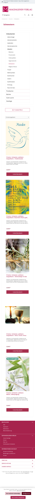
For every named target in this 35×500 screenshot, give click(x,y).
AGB (4, 424)
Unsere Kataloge (6, 438)
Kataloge (9, 101)
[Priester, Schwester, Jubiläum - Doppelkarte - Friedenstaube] (17, 138)
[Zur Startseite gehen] (17, 9)
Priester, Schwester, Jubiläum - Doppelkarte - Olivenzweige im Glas (16, 275)
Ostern (9, 79)
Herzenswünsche (12, 46)
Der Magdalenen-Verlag (9, 435)
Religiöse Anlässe (13, 66)
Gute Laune (10, 98)
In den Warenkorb (17, 174)
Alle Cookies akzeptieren (18, 497)
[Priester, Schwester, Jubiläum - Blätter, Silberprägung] (17, 374)
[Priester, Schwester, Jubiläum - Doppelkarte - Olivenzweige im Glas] (17, 256)
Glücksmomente (12, 40)
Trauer (9, 70)
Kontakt (5, 455)
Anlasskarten (10, 34)
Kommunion (10, 76)
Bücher (8, 94)
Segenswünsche (12, 61)
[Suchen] (25, 15)
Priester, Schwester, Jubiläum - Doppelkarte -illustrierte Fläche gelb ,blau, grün (16, 216)
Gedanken (10, 43)
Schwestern (12, 63)
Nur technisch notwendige (13, 493)
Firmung (9, 85)
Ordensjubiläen (12, 58)
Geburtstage (10, 37)
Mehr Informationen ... (21, 490)
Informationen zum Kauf (9, 449)
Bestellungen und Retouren (9, 453)
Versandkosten (26, 471)
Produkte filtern (18, 110)
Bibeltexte (11, 52)
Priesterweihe (12, 55)
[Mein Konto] (28, 15)
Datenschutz (6, 428)
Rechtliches (5, 422)
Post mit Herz (11, 88)
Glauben (9, 49)
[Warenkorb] (32, 15)
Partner (5, 440)
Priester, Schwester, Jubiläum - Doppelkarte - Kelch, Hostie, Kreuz (16, 334)
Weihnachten (11, 73)
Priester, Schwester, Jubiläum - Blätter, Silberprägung (15, 393)
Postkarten (9, 91)
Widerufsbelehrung (7, 430)
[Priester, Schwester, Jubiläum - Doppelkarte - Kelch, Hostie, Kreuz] (17, 315)
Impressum (5, 426)
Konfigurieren (26, 493)
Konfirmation (11, 82)
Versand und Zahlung (8, 451)
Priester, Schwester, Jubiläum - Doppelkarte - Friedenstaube (15, 157)
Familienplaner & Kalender (9, 444)
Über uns (5, 442)
